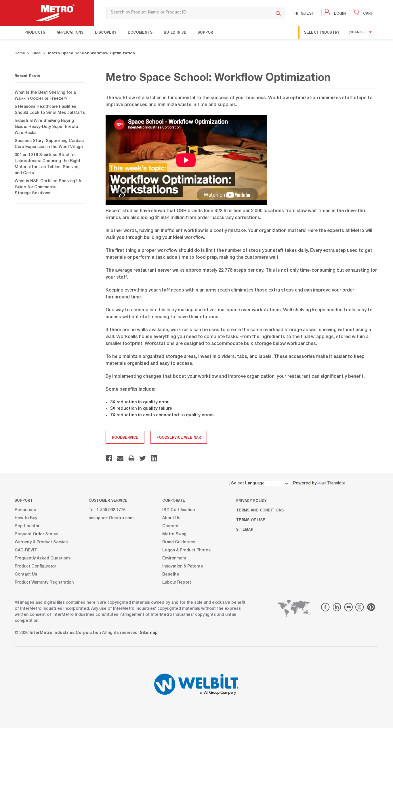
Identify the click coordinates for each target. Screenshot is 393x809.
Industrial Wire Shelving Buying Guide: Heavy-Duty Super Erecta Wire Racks (46, 127)
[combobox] (189, 13)
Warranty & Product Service (41, 542)
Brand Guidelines (178, 542)
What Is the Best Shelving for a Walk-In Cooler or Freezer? (45, 96)
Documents (140, 32)
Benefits (170, 575)
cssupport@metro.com (111, 518)
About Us (171, 518)
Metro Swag (174, 534)
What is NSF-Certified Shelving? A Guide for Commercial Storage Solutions (48, 187)
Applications (70, 32)
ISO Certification (178, 510)
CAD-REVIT (26, 551)
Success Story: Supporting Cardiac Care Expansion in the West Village (49, 144)
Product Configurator (35, 567)
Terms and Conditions (260, 510)
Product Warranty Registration (44, 583)
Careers (170, 526)
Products (34, 32)
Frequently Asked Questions (42, 559)
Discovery (106, 32)
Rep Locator (27, 526)
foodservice (125, 437)
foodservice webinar (179, 437)
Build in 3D (175, 32)
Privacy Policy (251, 500)
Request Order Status (36, 534)
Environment (174, 559)
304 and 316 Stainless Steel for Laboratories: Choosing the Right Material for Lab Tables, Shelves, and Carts (47, 164)
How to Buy (26, 518)
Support (207, 32)
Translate (336, 484)
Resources (25, 510)
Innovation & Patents (182, 567)
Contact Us (26, 575)
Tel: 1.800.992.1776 (107, 510)
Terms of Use (250, 519)
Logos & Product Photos (186, 551)
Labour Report (176, 583)
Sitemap (244, 529)
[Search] (278, 13)
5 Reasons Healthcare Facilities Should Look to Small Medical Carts (50, 110)
